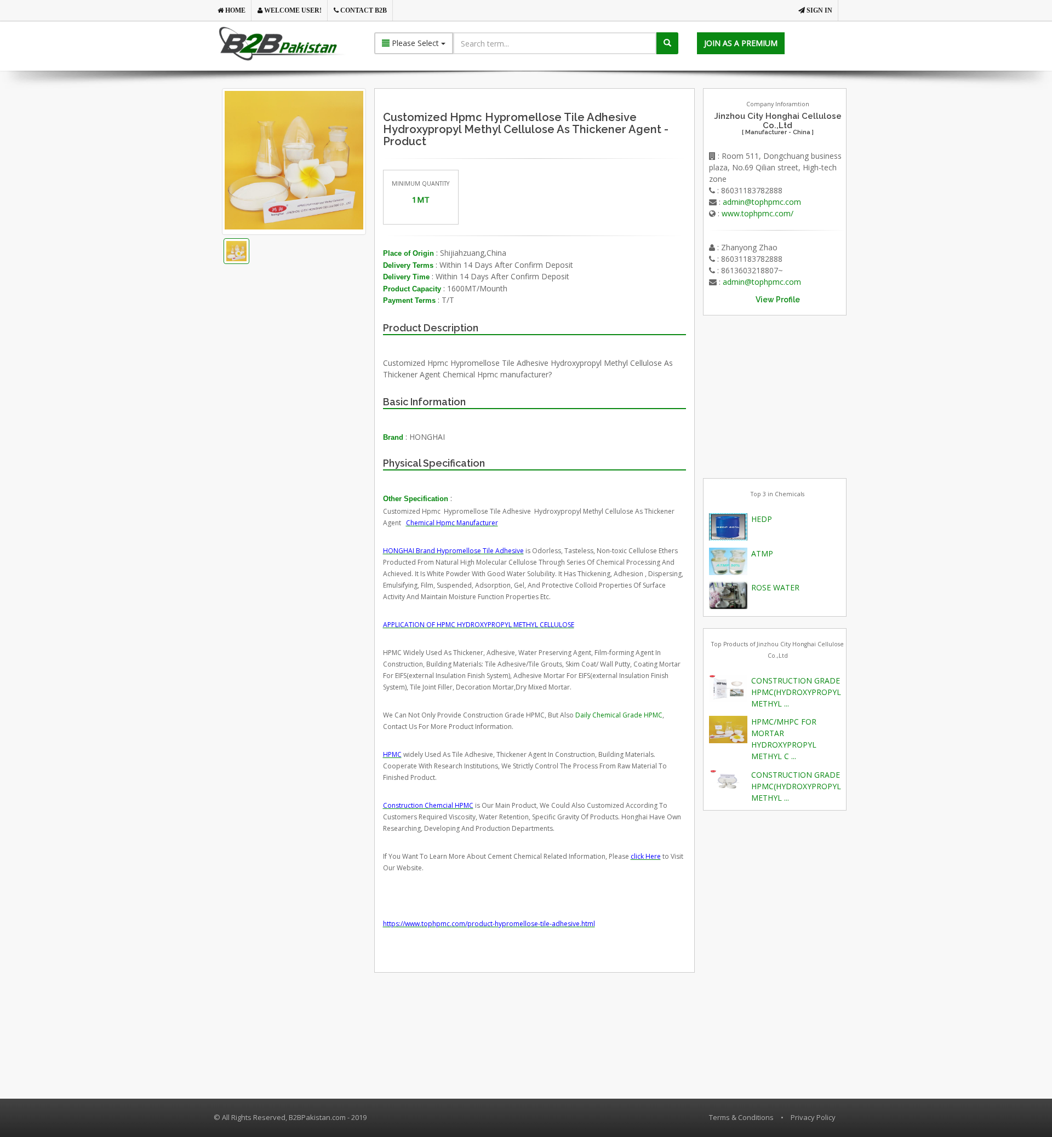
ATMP (762, 553)
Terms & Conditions (741, 1117)
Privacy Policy (813, 1117)
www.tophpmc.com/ (757, 213)
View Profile (778, 299)
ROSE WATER (775, 587)
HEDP (761, 519)
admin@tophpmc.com (762, 202)
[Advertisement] (311, 409)
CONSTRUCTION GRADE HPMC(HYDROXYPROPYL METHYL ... (796, 692)
